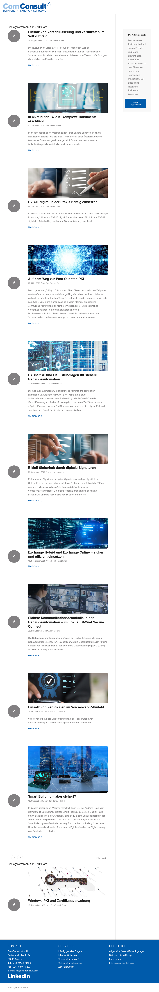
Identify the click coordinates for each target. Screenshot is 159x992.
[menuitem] (154, 7)
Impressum (115, 959)
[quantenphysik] (68, 260)
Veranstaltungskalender (70, 962)
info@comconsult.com (27, 970)
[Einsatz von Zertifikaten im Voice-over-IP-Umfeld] (68, 688)
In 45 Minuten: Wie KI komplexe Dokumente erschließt (62, 118)
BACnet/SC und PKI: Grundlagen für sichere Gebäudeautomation (62, 376)
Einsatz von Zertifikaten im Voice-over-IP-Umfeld (66, 707)
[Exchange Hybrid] (68, 533)
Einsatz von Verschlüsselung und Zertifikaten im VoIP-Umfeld (66, 33)
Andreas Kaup (54, 630)
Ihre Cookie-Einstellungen (122, 962)
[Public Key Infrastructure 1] (68, 882)
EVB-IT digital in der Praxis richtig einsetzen (63, 201)
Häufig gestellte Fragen (70, 951)
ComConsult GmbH (56, 40)
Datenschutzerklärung (120, 955)
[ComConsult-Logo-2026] (27, 7)
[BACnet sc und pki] (68, 356)
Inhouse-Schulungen (68, 955)
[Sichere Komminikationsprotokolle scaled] (68, 599)
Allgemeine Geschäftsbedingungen (126, 951)
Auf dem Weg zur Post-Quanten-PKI (56, 278)
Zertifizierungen (66, 966)
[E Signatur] (68, 449)
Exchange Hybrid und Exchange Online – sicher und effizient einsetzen (65, 554)
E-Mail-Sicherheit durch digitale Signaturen (62, 467)
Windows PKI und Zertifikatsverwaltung (59, 900)
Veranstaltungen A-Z (68, 959)
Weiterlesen (34, 65)
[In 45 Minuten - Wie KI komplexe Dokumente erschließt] (68, 98)
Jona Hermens (57, 383)
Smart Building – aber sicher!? (52, 796)
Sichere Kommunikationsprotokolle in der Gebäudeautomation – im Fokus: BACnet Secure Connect (66, 622)
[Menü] (154, 7)
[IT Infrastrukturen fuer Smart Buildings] (68, 769)
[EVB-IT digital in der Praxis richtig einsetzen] (68, 183)
